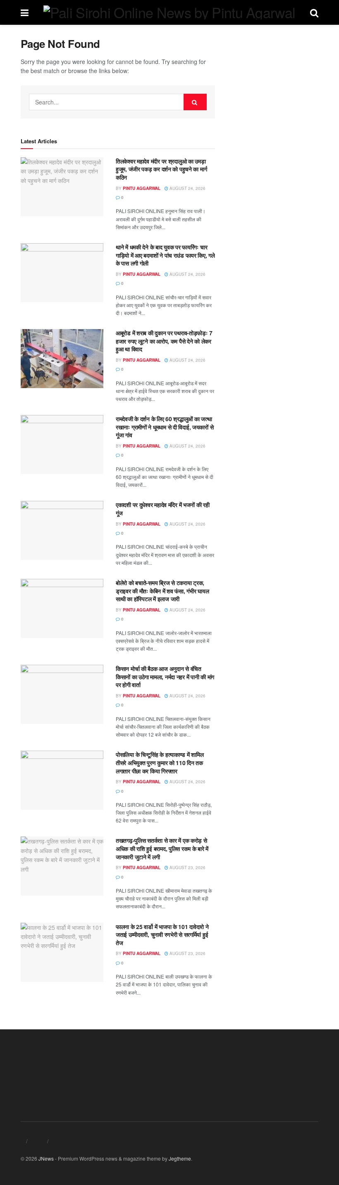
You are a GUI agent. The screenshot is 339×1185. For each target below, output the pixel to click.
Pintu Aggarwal (141, 188)
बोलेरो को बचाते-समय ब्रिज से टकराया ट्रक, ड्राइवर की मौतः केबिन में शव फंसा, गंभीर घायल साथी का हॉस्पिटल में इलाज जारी (162, 590)
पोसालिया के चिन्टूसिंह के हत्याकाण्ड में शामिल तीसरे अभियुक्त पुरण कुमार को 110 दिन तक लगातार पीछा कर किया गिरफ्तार (159, 762)
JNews (46, 1158)
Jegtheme (180, 1158)
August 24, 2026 (186, 188)
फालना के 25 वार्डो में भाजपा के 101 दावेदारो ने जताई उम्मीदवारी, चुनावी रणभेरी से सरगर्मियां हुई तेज (162, 934)
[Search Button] (195, 102)
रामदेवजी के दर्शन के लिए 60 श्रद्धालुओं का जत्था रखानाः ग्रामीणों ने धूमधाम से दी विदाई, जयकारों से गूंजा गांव (164, 427)
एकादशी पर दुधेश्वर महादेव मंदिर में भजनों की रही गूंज (163, 508)
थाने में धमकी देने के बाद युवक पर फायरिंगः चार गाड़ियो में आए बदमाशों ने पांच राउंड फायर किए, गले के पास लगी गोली (165, 255)
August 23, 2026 (186, 867)
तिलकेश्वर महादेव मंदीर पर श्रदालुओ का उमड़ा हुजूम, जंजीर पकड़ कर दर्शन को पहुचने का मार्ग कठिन (161, 169)
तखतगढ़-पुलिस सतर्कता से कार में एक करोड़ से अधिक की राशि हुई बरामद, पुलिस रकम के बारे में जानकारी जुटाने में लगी (162, 848)
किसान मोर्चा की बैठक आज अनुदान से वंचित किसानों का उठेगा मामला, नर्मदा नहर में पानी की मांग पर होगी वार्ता (165, 676)
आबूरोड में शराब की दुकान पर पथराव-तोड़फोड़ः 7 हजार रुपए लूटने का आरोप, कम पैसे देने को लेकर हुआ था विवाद (164, 341)
